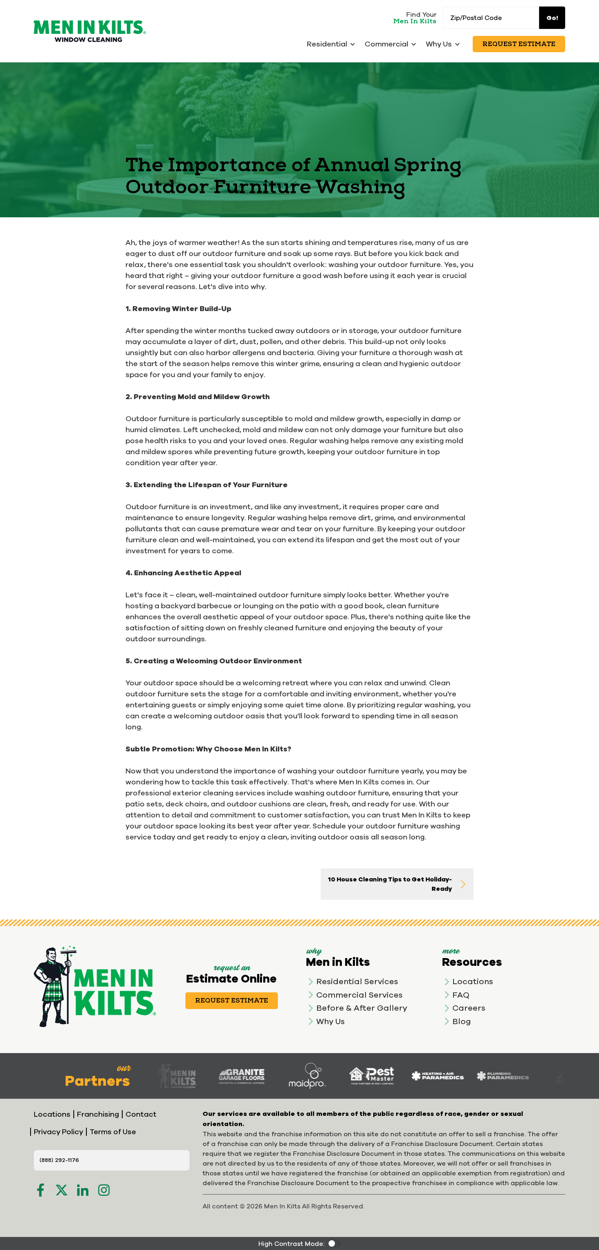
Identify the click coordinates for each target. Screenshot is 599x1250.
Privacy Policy (58, 1131)
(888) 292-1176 (59, 1160)
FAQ (460, 994)
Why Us (330, 1021)
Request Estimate (518, 44)
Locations (472, 981)
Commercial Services (359, 994)
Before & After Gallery (361, 1007)
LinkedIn (82, 1190)
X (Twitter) (61, 1190)
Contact (141, 1114)
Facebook (40, 1190)
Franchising (98, 1114)
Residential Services (357, 981)
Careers (468, 1007)
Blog (461, 1021)
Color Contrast (334, 1243)
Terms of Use (113, 1131)
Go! (552, 18)
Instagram (103, 1190)
